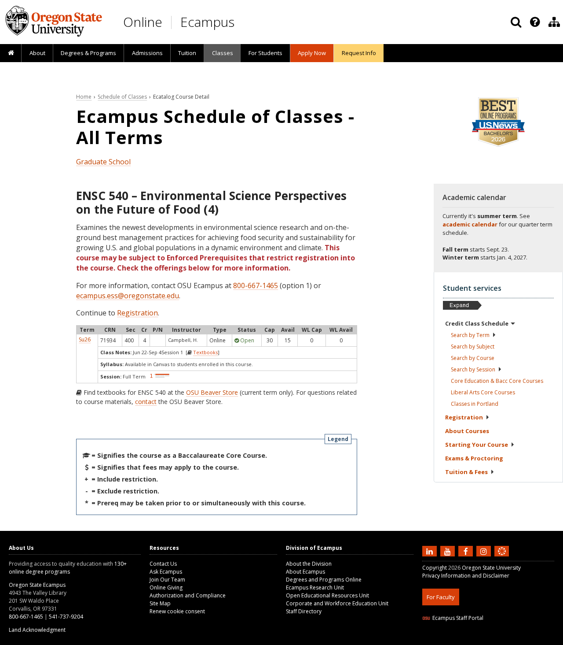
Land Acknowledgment (37, 630)
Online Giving (166, 587)
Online (142, 22)
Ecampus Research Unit (315, 587)
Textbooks (205, 352)
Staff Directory (304, 611)
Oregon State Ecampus (37, 585)
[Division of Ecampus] (554, 22)
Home (83, 96)
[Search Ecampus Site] (516, 22)
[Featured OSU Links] (535, 22)
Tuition (187, 53)
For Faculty (441, 597)
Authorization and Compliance (188, 595)
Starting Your (476, 445)
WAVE (510, 639)
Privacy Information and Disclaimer (465, 575)
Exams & (474, 458)
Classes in (474, 404)
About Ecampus (305, 571)
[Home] (11, 53)
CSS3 (491, 639)
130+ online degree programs (68, 567)
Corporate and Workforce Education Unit (337, 603)
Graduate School (103, 162)
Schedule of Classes (122, 96)
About (37, 53)
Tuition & (466, 472)
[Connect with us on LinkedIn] (430, 551)
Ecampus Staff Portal (457, 618)
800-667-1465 (255, 285)
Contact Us (163, 563)
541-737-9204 (66, 616)
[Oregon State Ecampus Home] (173, 22)
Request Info (359, 53)
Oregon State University (491, 567)
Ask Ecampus (166, 571)
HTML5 (471, 639)
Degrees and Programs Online (324, 579)
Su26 (85, 339)
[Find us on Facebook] (466, 551)
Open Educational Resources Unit (327, 595)
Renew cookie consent (177, 611)
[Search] (516, 22)
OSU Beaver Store (212, 392)
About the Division (309, 563)
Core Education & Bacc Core (497, 381)
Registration (137, 313)
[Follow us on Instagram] (484, 551)
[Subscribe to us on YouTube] (448, 551)
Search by (470, 335)
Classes (222, 53)
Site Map (160, 603)
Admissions (147, 53)
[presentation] (534, 22)
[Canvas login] (502, 558)
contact (146, 401)
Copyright (434, 567)
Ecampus (207, 22)
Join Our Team (167, 579)
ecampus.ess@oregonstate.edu (127, 295)
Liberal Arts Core (483, 392)
